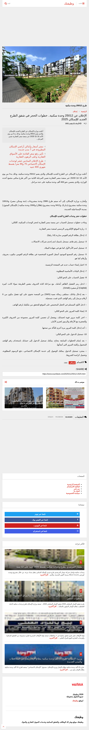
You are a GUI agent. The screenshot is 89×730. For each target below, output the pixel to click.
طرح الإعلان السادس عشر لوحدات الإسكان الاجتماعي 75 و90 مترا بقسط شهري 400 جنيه (26, 164)
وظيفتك (69, 3)
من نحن (77, 489)
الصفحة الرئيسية (73, 484)
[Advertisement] (44, 26)
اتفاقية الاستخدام (73, 487)
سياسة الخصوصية (73, 493)
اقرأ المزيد (44, 575)
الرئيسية (84, 111)
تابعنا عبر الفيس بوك (40, 520)
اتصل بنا (77, 491)
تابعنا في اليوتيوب (40, 526)
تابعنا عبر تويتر (40, 514)
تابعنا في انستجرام (40, 531)
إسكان (75, 111)
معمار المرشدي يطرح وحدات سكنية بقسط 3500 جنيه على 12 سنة (49, 567)
